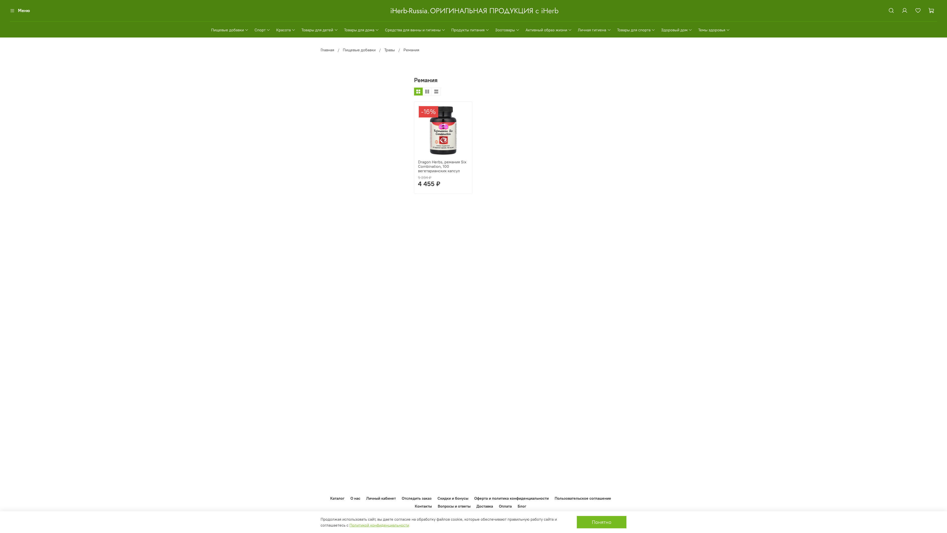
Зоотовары (505, 29)
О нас (355, 498)
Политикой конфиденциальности (379, 525)
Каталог (337, 498)
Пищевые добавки (227, 29)
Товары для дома (359, 29)
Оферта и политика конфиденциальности (511, 498)
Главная (327, 49)
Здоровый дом (674, 29)
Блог (522, 506)
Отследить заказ (417, 498)
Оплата (505, 506)
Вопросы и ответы (454, 506)
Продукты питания (468, 29)
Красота (283, 29)
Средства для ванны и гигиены (413, 29)
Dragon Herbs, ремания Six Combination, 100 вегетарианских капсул (442, 166)
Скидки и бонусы (452, 498)
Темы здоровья (711, 29)
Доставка (484, 506)
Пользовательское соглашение (583, 498)
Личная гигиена (592, 29)
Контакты (423, 506)
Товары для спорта (634, 29)
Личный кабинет (381, 498)
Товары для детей (317, 29)
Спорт (260, 29)
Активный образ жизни (546, 29)
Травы (389, 49)
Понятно (601, 522)
